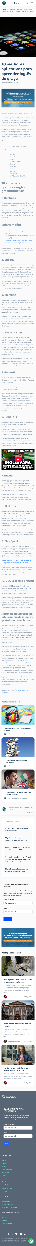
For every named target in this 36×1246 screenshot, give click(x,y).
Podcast (5, 1220)
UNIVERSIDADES (28, 9)
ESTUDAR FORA (7, 14)
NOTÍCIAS (30, 14)
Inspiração (5, 1172)
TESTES (12, 11)
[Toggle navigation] (31, 3)
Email (6, 908)
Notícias (4, 1191)
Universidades (7, 1169)
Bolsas (4, 1160)
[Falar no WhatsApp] (31, 1241)
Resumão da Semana (9, 1179)
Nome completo (9, 899)
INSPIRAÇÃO (5, 11)
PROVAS (19, 9)
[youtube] (21, 1234)
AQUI (3, 679)
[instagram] (12, 1234)
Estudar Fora (6, 1185)
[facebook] (8, 1234)
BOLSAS (5, 9)
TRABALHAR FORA (19, 14)
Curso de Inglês (7, 1204)
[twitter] (16, 1234)
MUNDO (32, 11)
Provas (4, 1166)
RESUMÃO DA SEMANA (22, 11)
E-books (5, 1217)
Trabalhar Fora (7, 1188)
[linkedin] (25, 1234)
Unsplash (5, 692)
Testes (4, 1176)
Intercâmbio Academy (10, 1207)
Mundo (4, 1182)
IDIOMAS (12, 9)
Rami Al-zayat (20, 690)
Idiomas (4, 1163)
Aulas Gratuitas (7, 1223)
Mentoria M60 (7, 1201)
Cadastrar (7, 919)
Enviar (6, 1143)
